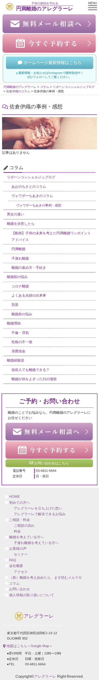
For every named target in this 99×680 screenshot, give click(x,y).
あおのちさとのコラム (29, 186)
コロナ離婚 (20, 286)
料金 (17, 531)
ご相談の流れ (24, 525)
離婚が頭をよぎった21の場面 (34, 379)
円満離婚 (18, 249)
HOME (14, 496)
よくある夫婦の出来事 (29, 295)
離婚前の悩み (17, 277)
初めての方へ (19, 502)
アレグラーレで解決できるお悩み (40, 514)
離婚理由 (14, 323)
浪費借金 (18, 351)
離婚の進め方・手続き (29, 267)
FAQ (12, 560)
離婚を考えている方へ (26, 537)
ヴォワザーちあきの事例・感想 (38, 205)
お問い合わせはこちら (51, 463)
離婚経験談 (15, 360)
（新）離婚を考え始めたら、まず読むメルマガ (45, 577)
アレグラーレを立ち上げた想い (38, 508)
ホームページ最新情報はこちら (52, 62)
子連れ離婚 (20, 258)
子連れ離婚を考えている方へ (36, 543)
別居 (15, 305)
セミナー (21, 554)
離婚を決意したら (21, 224)
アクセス (21, 572)
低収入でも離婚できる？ (31, 370)
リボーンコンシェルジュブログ (31, 177)
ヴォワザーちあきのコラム (32, 196)
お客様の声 (17, 548)
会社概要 (16, 566)
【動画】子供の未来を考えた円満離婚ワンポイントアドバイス (51, 236)
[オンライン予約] (49, 450)
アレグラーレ (39, 616)
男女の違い (15, 214)
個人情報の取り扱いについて (31, 595)
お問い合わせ (19, 589)
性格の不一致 (22, 342)
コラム (14, 583)
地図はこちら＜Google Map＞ (29, 646)
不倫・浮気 (20, 333)
